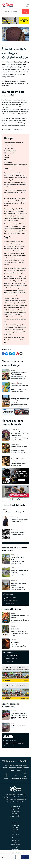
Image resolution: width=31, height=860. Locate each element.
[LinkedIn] (10, 353)
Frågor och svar (15, 813)
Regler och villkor (15, 816)
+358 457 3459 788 (12, 656)
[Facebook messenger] (6, 353)
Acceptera (25, 857)
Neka (18, 857)
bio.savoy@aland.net (11, 658)
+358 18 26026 (10, 740)
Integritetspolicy (15, 809)
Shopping (15, 827)
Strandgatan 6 (10, 603)
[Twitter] (13, 353)
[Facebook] (3, 353)
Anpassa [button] (3, 857)
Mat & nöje (15, 825)
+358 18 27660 (10, 597)
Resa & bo (15, 832)
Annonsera (15, 834)
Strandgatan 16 (10, 746)
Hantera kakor (15, 811)
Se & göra (15, 829)
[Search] (25, 11)
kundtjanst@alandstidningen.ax (14, 743)
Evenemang (15, 823)
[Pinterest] (17, 353)
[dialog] (15, 855)
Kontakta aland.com (15, 806)
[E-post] (20, 353)
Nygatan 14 (9, 661)
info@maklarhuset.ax (11, 600)
